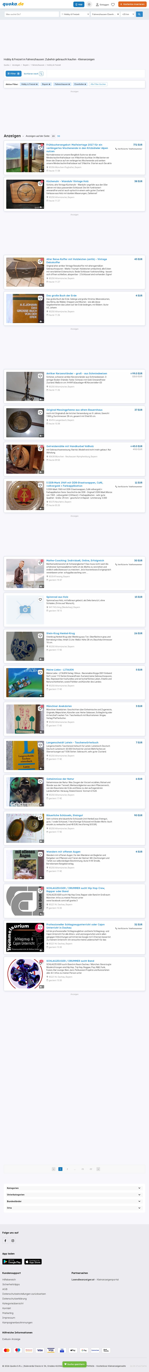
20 (53, 136)
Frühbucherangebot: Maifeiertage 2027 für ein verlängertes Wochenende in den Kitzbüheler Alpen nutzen (77, 148)
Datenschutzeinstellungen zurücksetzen (24, 1293)
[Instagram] (13, 1240)
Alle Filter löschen (98, 84)
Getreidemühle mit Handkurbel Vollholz (70, 446)
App (80, 4)
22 (91, 1169)
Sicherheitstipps (11, 1284)
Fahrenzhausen (61, 84)
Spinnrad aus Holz (57, 596)
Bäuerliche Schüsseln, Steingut (64, 815)
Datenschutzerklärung (14, 1298)
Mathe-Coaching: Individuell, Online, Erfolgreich (75, 560)
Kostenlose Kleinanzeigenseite (111, 1366)
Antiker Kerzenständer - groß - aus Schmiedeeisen (76, 373)
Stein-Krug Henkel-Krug (60, 633)
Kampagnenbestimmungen (17, 1322)
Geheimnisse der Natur (60, 778)
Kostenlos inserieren (133, 4)
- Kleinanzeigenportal (95, 1279)
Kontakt (6, 1308)
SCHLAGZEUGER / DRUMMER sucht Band (70, 960)
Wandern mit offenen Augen (63, 851)
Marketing (7, 1313)
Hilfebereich (9, 1279)
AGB (4, 1289)
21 (83, 1169)
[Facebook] (5, 1240)
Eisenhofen (79, 84)
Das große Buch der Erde (61, 295)
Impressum (8, 1317)
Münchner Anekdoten (59, 706)
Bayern (45, 84)
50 (58, 136)
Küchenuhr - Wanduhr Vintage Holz (67, 181)
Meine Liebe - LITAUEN (60, 669)
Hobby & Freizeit (28, 84)
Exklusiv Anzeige (11, 1339)
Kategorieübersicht (12, 1303)
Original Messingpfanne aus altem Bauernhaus (74, 409)
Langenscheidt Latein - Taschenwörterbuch (72, 742)
